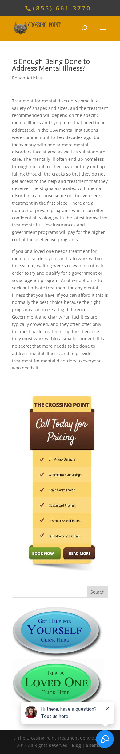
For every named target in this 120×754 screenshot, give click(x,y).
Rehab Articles (27, 78)
